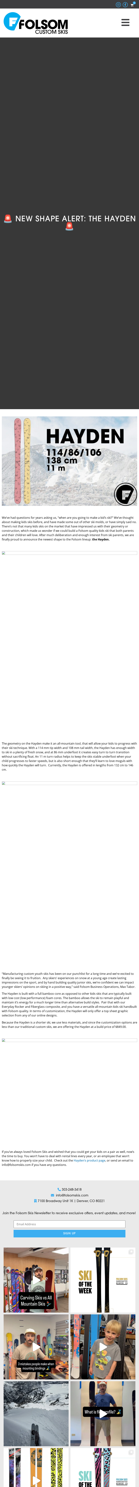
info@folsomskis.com (72, 1195)
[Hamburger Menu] (125, 22)
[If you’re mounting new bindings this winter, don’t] (36, 1346)
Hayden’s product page (89, 1160)
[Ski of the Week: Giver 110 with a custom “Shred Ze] (36, 1413)
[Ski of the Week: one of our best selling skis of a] (102, 1280)
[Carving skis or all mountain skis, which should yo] (36, 1280)
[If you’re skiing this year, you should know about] (102, 1413)
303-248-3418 (72, 1190)
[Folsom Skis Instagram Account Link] (118, 4)
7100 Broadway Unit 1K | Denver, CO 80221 (71, 1201)
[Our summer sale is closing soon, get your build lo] (102, 1346)
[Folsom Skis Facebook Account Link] (125, 4)
